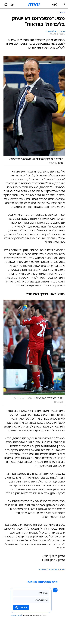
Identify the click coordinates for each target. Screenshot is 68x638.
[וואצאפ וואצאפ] (12, 4)
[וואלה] (34, 4)
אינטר (62, 570)
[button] (54, 4)
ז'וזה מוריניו (43, 570)
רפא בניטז (54, 570)
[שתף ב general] (6, 4)
